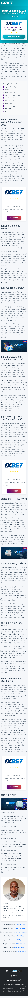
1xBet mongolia (20, 944)
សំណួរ (6, 111)
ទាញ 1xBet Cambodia (14, 36)
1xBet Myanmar (20, 940)
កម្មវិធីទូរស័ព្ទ (11, 87)
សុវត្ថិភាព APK (10, 106)
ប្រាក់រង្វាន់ (9, 98)
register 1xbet (21, 924)
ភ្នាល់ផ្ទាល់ (8, 103)
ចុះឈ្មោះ (6, 89)
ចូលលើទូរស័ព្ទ (10, 92)
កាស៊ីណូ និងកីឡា (9, 100)
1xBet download (19, 947)
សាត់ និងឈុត (9, 109)
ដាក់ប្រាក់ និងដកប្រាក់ (12, 95)
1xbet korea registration (20, 932)
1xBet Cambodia (20, 928)
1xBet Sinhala (20, 936)
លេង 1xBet (14, 218)
